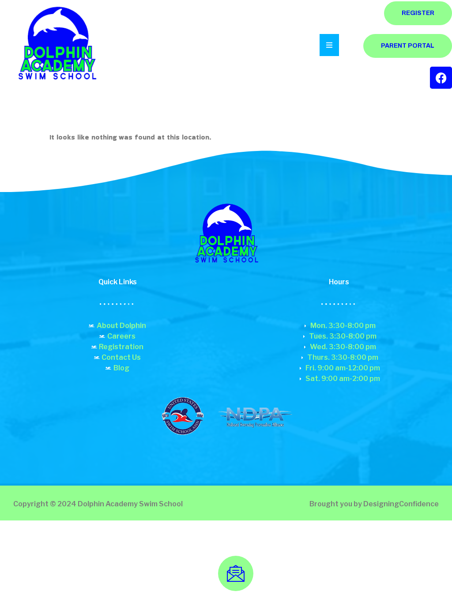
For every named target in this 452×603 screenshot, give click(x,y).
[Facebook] (441, 78)
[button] (56, 45)
